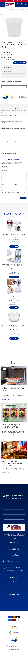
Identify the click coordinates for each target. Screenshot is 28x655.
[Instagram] (14, 542)
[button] (2, 4)
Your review (4, 170)
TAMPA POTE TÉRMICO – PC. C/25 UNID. (14, 234)
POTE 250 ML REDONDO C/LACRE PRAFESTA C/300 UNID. (14, 326)
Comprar (15, 246)
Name (3, 184)
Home (3, 10)
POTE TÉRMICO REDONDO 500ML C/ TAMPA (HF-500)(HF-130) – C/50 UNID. (14, 265)
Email (16, 184)
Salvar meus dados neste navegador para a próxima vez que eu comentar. (13, 193)
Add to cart (21, 63)
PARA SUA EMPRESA (11, 10)
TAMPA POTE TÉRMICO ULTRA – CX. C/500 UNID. (14, 295)
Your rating (4, 166)
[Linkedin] (17, 542)
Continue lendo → (7, 399)
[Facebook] (11, 542)
